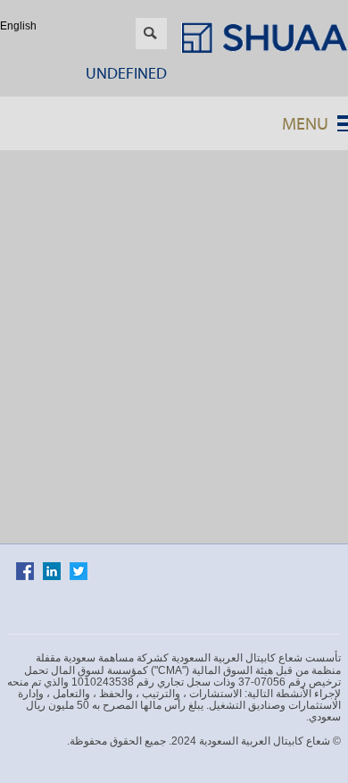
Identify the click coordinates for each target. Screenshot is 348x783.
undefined (126, 73)
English (18, 26)
